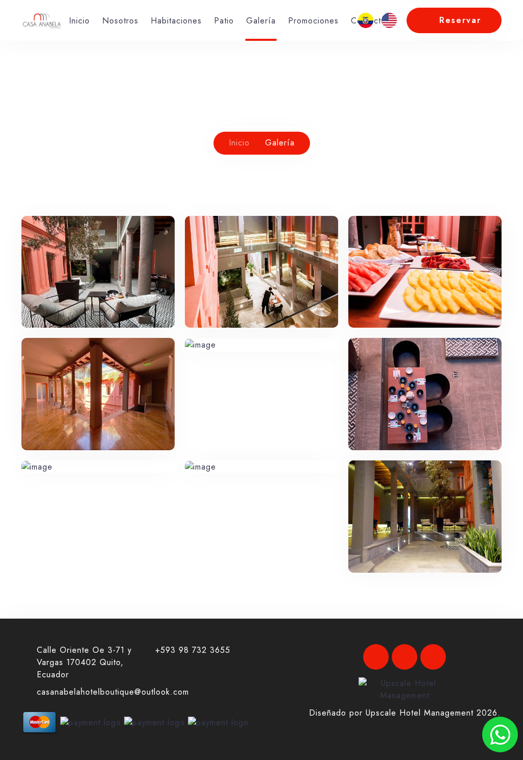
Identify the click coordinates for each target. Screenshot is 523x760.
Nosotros (120, 21)
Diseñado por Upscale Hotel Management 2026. (405, 713)
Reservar (460, 20)
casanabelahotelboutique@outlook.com (113, 692)
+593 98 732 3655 (192, 650)
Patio (224, 21)
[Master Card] (39, 721)
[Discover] (218, 721)
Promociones (313, 21)
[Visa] (90, 721)
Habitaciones (176, 21)
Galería (261, 21)
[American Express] (154, 721)
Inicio (79, 21)
